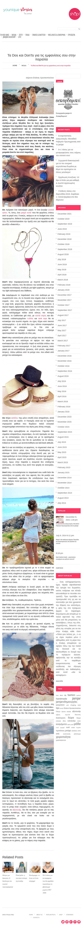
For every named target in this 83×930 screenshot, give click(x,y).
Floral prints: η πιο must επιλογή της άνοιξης (21, 878)
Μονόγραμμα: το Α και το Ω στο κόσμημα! (34, 878)
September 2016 (65, 371)
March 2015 (63, 462)
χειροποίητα (63, 736)
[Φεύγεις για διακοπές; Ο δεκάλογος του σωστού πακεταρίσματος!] (8, 867)
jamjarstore (60, 705)
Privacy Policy (10, 914)
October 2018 (63, 244)
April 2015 (62, 457)
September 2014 (65, 493)
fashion (71, 695)
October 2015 (63, 427)
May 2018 (62, 270)
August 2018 (63, 254)
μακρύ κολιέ (26, 213)
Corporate (69, 914)
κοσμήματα (61, 724)
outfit (67, 705)
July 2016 (62, 381)
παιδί (68, 727)
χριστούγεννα (61, 740)
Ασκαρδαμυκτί (61, 116)
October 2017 (63, 305)
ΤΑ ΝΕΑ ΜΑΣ (4, 35)
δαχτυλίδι (67, 714)
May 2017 (62, 330)
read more (59, 568)
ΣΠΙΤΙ (21, 35)
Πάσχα (58, 711)
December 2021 (64, 214)
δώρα (71, 717)
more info (59, 681)
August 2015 (63, 437)
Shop (60, 914)
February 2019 (64, 234)
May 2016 (62, 391)
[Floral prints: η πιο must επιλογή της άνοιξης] (21, 867)
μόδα (77, 724)
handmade (61, 698)
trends (61, 708)
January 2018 (63, 290)
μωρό (71, 724)
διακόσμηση (60, 718)
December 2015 (64, 417)
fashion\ (79, 695)
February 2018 (64, 285)
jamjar (76, 698)
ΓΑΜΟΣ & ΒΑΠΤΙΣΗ (38, 35)
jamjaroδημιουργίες (66, 701)
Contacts (36, 917)
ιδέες (64, 721)
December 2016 (64, 356)
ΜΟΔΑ (14, 35)
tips (57, 708)
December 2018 (64, 239)
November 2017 (64, 300)
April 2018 (62, 275)
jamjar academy (9, 37)
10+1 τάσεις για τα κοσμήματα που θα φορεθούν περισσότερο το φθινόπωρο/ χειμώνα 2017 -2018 (48, 884)
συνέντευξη (66, 734)
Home (15, 65)
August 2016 (63, 376)
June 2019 (62, 229)
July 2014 (62, 503)
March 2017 (63, 341)
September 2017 (65, 310)
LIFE (19, 37)
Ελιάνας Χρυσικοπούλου (43, 78)
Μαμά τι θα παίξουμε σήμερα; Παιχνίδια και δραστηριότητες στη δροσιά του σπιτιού (67, 541)
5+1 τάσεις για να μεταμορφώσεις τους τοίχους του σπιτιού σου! (68, 153)
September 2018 (65, 249)
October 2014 (63, 488)
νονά (57, 727)
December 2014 (64, 478)
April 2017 (62, 335)
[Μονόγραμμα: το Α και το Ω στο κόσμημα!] (34, 867)
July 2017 (62, 320)
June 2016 (62, 386)
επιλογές (58, 721)
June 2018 (62, 264)
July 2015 (62, 442)
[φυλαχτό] (28, 253)
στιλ (57, 734)
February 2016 (64, 407)
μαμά (68, 724)
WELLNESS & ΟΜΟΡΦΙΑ (56, 35)
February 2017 (64, 346)
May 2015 (62, 452)
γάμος (58, 714)
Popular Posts (50, 914)
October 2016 (63, 366)
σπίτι (79, 731)
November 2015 (64, 422)
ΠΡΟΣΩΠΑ (71, 35)
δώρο (79, 718)
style (79, 705)
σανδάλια (74, 730)
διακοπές (78, 714)
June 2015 (62, 447)
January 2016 (63, 412)
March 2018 (63, 280)
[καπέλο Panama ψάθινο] (28, 386)
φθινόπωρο (77, 734)
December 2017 (64, 295)
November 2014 (64, 483)
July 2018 (62, 259)
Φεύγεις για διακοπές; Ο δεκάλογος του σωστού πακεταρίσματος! (7, 881)
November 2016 (64, 361)
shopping (73, 705)
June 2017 (62, 325)
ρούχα (68, 730)
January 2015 (63, 472)
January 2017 (63, 351)
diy (65, 695)
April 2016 (62, 396)
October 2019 (63, 219)
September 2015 (65, 432)
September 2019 (65, 224)
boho (57, 695)
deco (61, 695)
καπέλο (14, 418)
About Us (39, 914)
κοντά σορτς (40, 315)
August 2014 (63, 498)
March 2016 (63, 401)
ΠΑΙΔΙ (27, 35)
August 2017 (63, 315)
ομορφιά (62, 727)
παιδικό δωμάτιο (76, 727)
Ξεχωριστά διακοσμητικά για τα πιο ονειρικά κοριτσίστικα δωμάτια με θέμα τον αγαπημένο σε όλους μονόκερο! (67, 166)
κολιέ (79, 721)
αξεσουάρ (17, 810)
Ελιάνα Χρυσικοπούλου (72, 708)
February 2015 (64, 467)
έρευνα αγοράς (66, 711)
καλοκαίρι (72, 721)
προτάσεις (60, 731)
